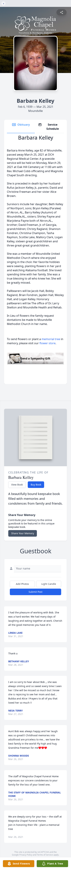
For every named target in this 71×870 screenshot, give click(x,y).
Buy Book (36, 484)
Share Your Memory (22, 533)
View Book (17, 484)
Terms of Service (45, 854)
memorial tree (51, 339)
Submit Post (35, 591)
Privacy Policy (25, 854)
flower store (47, 343)
